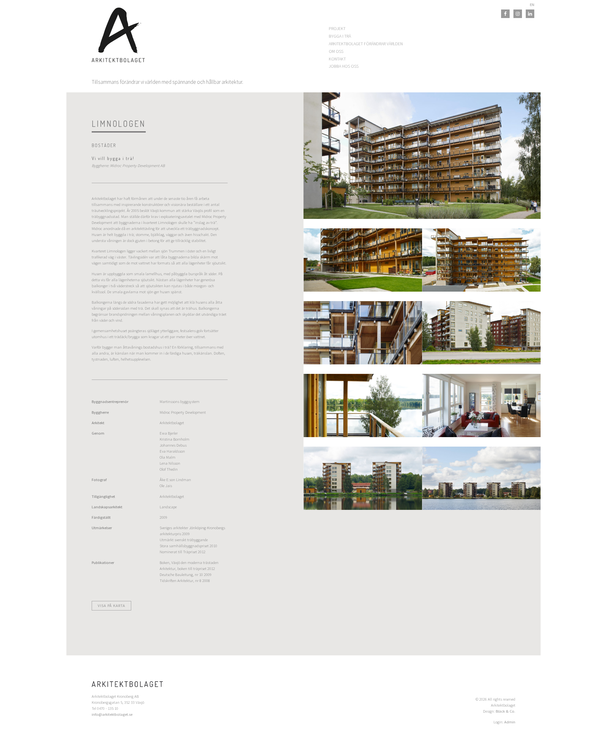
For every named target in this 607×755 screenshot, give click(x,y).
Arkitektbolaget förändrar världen (366, 43)
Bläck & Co (505, 711)
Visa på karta (111, 605)
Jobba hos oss (344, 66)
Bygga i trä (340, 36)
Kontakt (337, 59)
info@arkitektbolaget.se (112, 714)
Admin (509, 722)
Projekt (337, 28)
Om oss (336, 51)
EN (532, 4)
